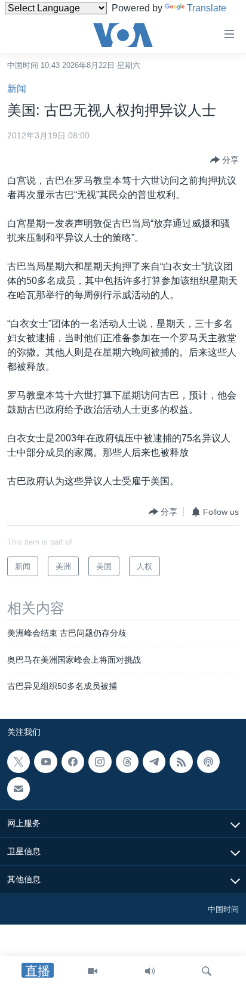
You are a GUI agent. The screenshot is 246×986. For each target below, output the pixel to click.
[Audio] (150, 971)
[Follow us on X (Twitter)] (18, 761)
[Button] (224, 160)
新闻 (16, 89)
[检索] (207, 971)
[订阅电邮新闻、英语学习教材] (18, 788)
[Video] (92, 971)
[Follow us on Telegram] (154, 761)
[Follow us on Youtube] (45, 761)
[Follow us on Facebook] (72, 761)
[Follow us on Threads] (127, 761)
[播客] (208, 761)
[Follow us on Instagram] (99, 761)
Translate (206, 8)
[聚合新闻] (181, 761)
